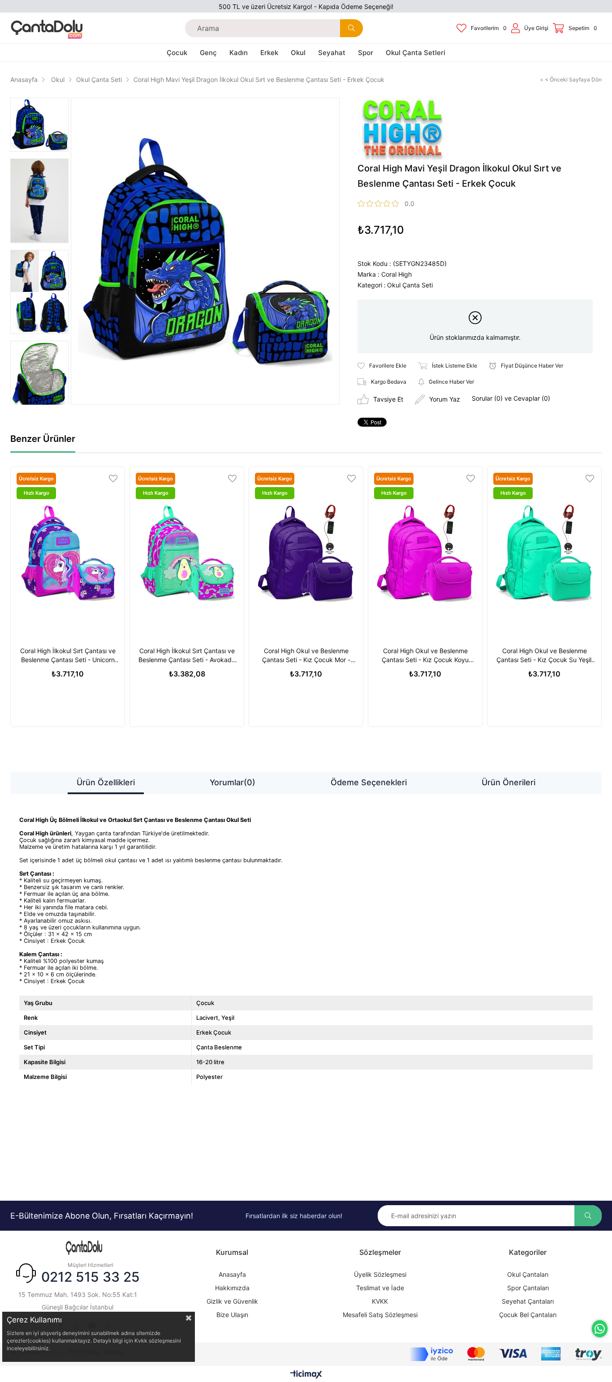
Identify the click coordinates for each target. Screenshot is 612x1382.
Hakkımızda (232, 1288)
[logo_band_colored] (505, 1354)
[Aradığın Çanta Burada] (84, 1248)
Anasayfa (232, 1274)
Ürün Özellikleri (106, 782)
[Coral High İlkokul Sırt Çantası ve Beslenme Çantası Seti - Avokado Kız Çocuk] (187, 553)
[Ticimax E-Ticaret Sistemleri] (306, 1375)
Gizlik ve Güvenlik (232, 1301)
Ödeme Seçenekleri (369, 782)
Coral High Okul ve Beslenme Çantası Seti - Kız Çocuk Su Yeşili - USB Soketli (544, 655)
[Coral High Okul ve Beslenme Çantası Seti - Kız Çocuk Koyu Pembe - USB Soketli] (425, 553)
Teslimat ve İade (380, 1288)
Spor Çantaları (528, 1288)
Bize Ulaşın (232, 1314)
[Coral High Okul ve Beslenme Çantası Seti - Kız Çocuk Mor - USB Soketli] (306, 553)
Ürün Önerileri (508, 782)
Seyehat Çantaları (528, 1301)
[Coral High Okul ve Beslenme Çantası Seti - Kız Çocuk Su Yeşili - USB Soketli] (544, 553)
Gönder (588, 1215)
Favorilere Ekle (113, 478)
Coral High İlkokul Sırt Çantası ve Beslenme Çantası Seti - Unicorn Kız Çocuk (68, 655)
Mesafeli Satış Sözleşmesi (380, 1314)
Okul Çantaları (527, 1274)
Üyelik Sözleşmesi (380, 1274)
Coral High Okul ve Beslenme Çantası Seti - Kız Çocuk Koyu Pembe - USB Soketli (425, 655)
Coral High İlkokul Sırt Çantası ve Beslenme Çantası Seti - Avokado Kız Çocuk (186, 655)
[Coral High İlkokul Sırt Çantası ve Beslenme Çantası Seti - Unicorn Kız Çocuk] (67, 553)
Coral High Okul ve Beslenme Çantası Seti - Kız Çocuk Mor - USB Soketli (306, 655)
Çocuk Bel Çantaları (527, 1314)
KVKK (380, 1301)
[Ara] (351, 28)
